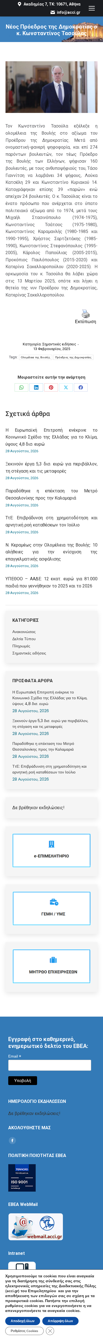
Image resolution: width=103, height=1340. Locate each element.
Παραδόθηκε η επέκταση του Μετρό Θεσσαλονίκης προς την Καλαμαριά (51, 494)
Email (14, 1056)
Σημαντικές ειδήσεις (59, 344)
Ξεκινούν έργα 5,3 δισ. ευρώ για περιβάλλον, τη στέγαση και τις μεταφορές (51, 467)
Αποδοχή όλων (23, 1321)
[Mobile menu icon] (92, 8)
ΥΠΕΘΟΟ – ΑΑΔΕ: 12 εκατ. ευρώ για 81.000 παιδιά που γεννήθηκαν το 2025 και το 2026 (51, 582)
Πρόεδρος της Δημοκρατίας (73, 357)
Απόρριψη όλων (60, 1321)
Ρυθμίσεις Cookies (24, 1331)
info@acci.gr (68, 12)
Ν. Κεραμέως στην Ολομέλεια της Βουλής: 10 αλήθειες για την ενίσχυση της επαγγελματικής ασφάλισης (51, 552)
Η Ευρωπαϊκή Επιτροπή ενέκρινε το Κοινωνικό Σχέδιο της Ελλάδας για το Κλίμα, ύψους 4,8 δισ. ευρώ (51, 437)
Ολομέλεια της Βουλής (35, 357)
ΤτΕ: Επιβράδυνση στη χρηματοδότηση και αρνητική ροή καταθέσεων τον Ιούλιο (51, 521)
